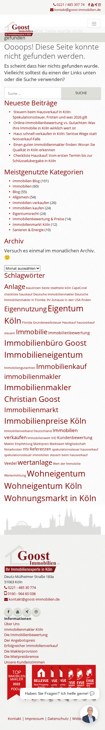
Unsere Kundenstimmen (24, 662)
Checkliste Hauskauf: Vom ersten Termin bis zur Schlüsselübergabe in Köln (52, 158)
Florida (27, 322)
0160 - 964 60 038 (21, 593)
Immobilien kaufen (28, 207)
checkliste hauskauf (18, 294)
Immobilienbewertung (69, 332)
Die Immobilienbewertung (26, 634)
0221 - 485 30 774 (21, 587)
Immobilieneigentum (43, 354)
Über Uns (12, 623)
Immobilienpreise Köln (45, 420)
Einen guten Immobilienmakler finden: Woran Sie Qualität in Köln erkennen (54, 147)
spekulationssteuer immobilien (26, 455)
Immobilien (22, 186)
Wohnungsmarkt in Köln (50, 498)
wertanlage (35, 462)
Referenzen (40, 449)
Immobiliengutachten (19, 368)
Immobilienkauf (61, 366)
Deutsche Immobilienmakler (53, 294)
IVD (53, 438)
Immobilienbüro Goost (45, 342)
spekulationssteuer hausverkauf (75, 449)
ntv (26, 449)
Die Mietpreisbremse (21, 656)
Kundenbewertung (74, 437)
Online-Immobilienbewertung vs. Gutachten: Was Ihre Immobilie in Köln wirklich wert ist (54, 125)
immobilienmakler (32, 376)
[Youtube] (92, 4)
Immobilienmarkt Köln (31, 224)
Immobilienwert (38, 438)
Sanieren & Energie (28, 229)
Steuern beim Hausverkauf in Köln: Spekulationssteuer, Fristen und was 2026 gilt (50, 114)
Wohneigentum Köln (43, 485)
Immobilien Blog (26, 180)
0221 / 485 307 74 (70, 4)
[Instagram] (99, 4)
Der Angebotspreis (19, 640)
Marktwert (57, 444)
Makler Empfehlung (18, 444)
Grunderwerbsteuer (47, 322)
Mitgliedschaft (75, 444)
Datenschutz (58, 718)
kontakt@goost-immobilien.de (77, 9)
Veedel (10, 463)
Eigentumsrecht (26, 213)
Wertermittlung (15, 475)
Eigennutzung (25, 308)
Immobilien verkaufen (31, 202)
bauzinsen (33, 288)
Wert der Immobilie (67, 464)
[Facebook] (89, 4)
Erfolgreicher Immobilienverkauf (31, 645)
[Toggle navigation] (94, 23)
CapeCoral (79, 288)
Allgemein (21, 197)
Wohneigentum (56, 473)
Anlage (14, 286)
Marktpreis (41, 444)
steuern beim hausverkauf (69, 455)
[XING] (96, 4)
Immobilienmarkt (31, 409)
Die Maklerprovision (21, 651)
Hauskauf (69, 322)
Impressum (34, 718)
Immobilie (31, 331)
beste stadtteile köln (56, 288)
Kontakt (14, 718)
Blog (16, 191)
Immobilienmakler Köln (23, 629)
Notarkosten (13, 449)
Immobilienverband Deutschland (28, 431)
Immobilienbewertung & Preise (38, 218)
